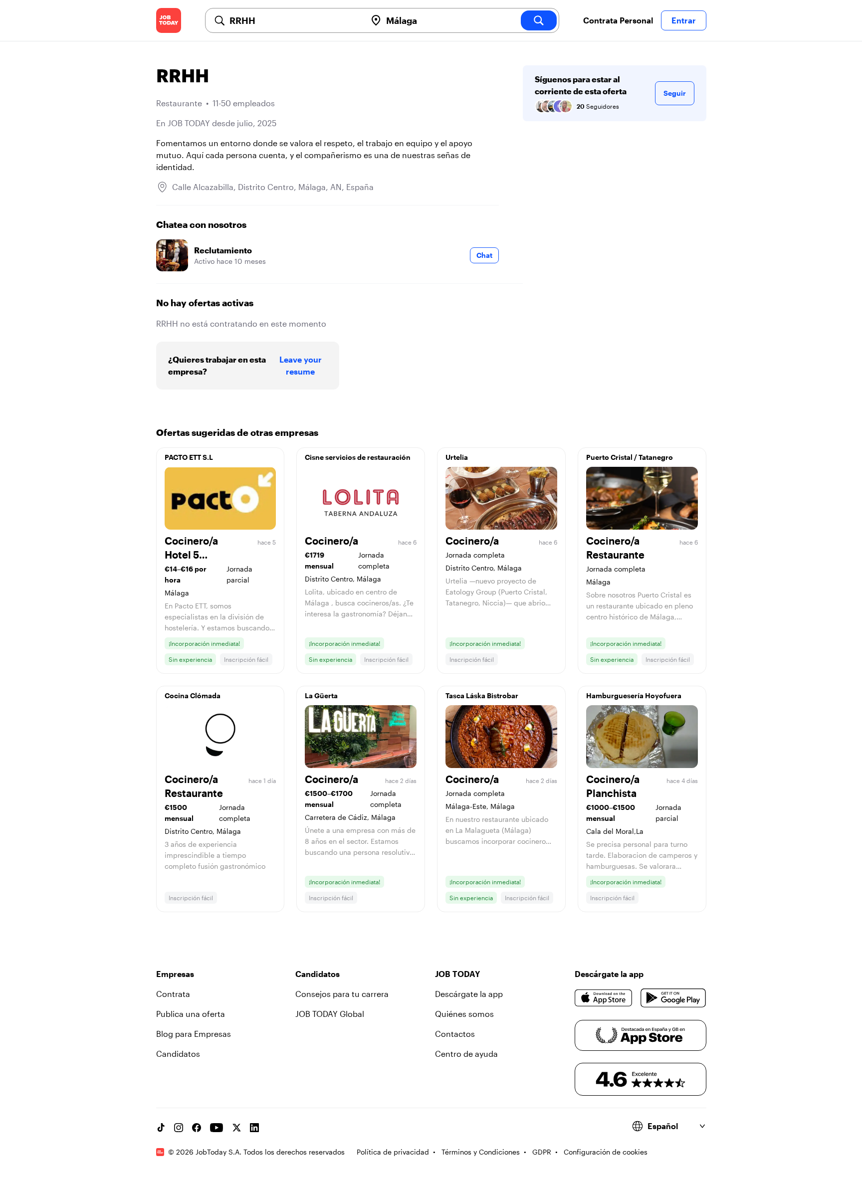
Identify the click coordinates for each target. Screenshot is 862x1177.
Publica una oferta (190, 1013)
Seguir (674, 93)
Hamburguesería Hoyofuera (633, 695)
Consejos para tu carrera (342, 993)
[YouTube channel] (216, 1127)
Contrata (173, 993)
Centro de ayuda (466, 1053)
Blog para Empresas (193, 1033)
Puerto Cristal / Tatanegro (629, 457)
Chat (484, 255)
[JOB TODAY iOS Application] (604, 998)
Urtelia (456, 457)
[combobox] (293, 20)
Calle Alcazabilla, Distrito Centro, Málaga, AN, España (273, 187)
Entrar (683, 20)
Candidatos (178, 1053)
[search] (539, 20)
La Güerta (321, 695)
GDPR (541, 1152)
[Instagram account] (178, 1127)
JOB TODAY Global (329, 1013)
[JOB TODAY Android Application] (673, 998)
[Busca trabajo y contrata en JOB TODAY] (168, 20)
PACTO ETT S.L (189, 457)
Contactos (455, 1033)
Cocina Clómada (192, 695)
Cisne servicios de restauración (358, 457)
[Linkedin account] (254, 1127)
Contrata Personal (618, 20)
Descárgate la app (469, 993)
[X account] (236, 1127)
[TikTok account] (160, 1127)
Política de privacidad (393, 1152)
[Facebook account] (196, 1127)
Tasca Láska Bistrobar (481, 695)
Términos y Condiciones (480, 1152)
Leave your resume (300, 365)
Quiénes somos (464, 1013)
